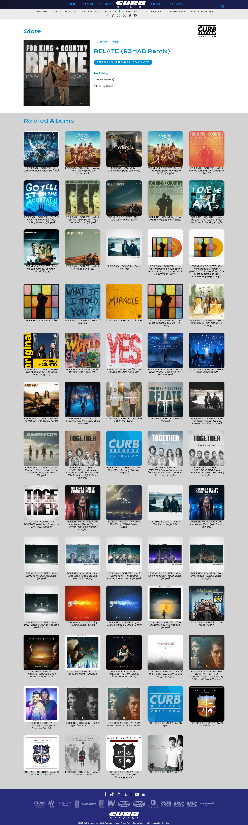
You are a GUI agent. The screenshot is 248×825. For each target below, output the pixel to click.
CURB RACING (89, 11)
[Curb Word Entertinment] (207, 804)
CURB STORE (109, 11)
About (117, 823)
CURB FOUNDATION (64, 11)
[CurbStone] (89, 804)
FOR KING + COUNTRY (109, 42)
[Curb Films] (166, 804)
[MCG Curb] (124, 804)
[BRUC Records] (179, 804)
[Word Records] (52, 804)
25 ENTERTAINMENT (153, 11)
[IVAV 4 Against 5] (111, 804)
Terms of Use (138, 823)
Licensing (165, 823)
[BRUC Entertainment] (192, 804)
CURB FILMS (129, 11)
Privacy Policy (126, 823)
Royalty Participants (152, 823)
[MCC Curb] (139, 804)
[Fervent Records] (153, 804)
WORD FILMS (177, 11)
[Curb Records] (40, 804)
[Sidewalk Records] (77, 804)
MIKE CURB (41, 11)
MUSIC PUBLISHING (201, 11)
